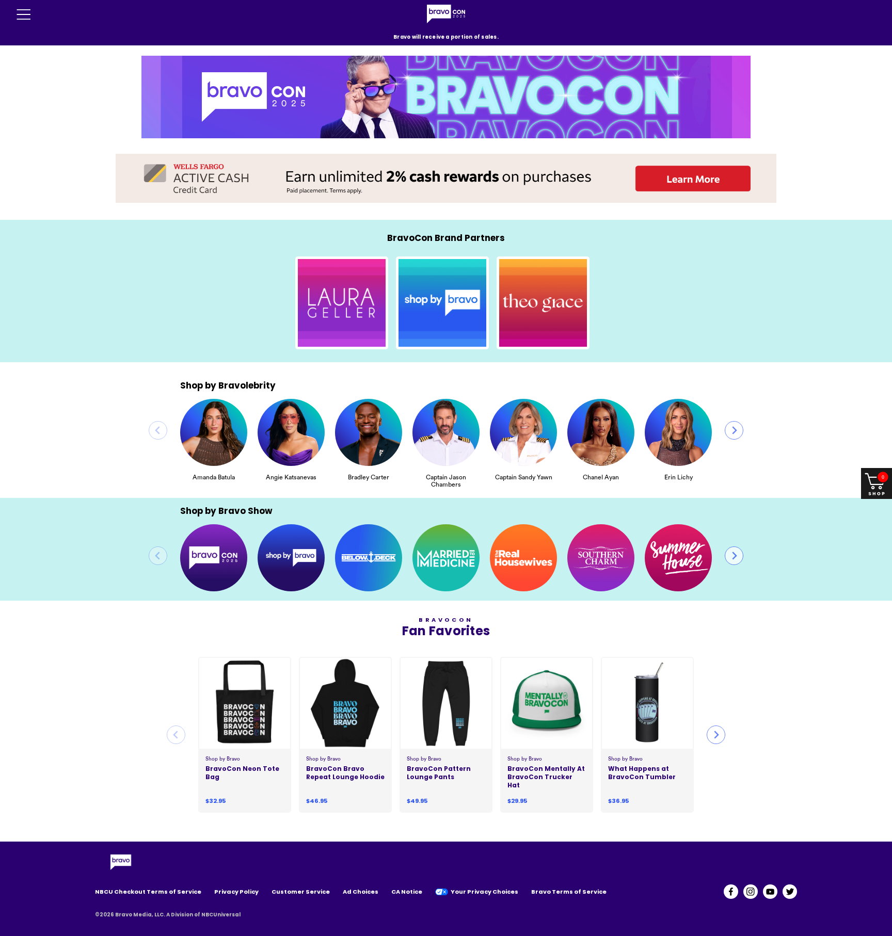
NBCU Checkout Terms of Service (148, 891)
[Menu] (24, 14)
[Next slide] (734, 430)
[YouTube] (770, 891)
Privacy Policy (236, 891)
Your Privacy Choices (484, 891)
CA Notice (406, 891)
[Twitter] (790, 891)
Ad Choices (360, 891)
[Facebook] (731, 891)
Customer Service (301, 891)
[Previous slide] (158, 430)
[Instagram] (750, 891)
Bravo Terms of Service (569, 891)
